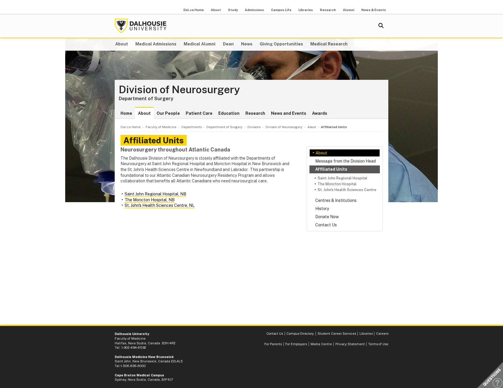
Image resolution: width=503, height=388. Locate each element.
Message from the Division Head (345, 161)
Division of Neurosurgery (179, 90)
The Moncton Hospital (337, 184)
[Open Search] (381, 26)
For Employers (296, 344)
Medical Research (329, 44)
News (246, 44)
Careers (382, 333)
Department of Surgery (146, 98)
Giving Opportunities (281, 44)
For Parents (273, 344)
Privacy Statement (350, 344)
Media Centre (321, 344)
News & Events (373, 10)
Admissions (254, 10)
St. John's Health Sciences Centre (347, 190)
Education (229, 113)
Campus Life (281, 10)
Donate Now (327, 216)
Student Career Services (337, 333)
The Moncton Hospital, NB (150, 199)
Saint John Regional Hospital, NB (155, 194)
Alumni (348, 10)
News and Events (288, 113)
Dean (228, 44)
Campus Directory (300, 333)
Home (126, 113)
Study (233, 10)
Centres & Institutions (336, 200)
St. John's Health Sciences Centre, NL (159, 205)
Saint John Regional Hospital (342, 178)
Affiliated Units (331, 169)
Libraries (305, 10)
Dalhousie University (141, 26)
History (322, 208)
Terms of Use (378, 344)
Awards (319, 113)
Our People (168, 113)
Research (328, 10)
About (216, 10)
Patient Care (199, 113)
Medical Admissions (155, 44)
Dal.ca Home (193, 10)
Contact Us (326, 225)
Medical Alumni (199, 44)
